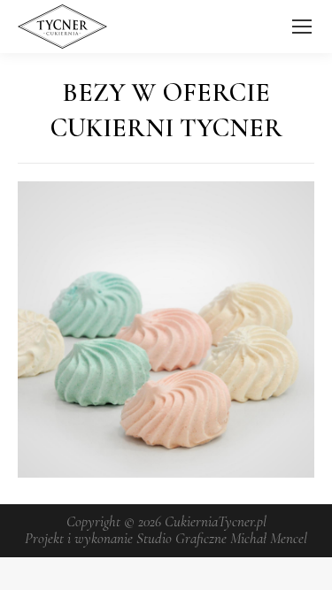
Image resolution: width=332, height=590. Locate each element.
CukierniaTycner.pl (215, 521)
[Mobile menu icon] (302, 26)
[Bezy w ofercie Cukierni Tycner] (166, 329)
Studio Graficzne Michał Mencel (221, 538)
